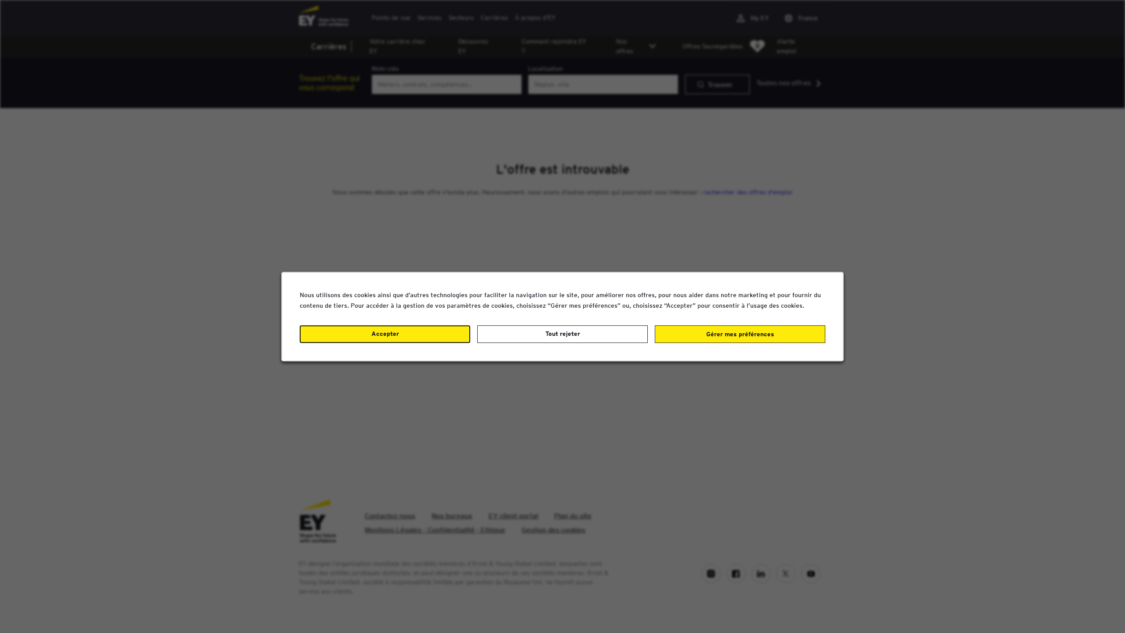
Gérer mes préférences (740, 334)
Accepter (385, 333)
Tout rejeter (562, 333)
